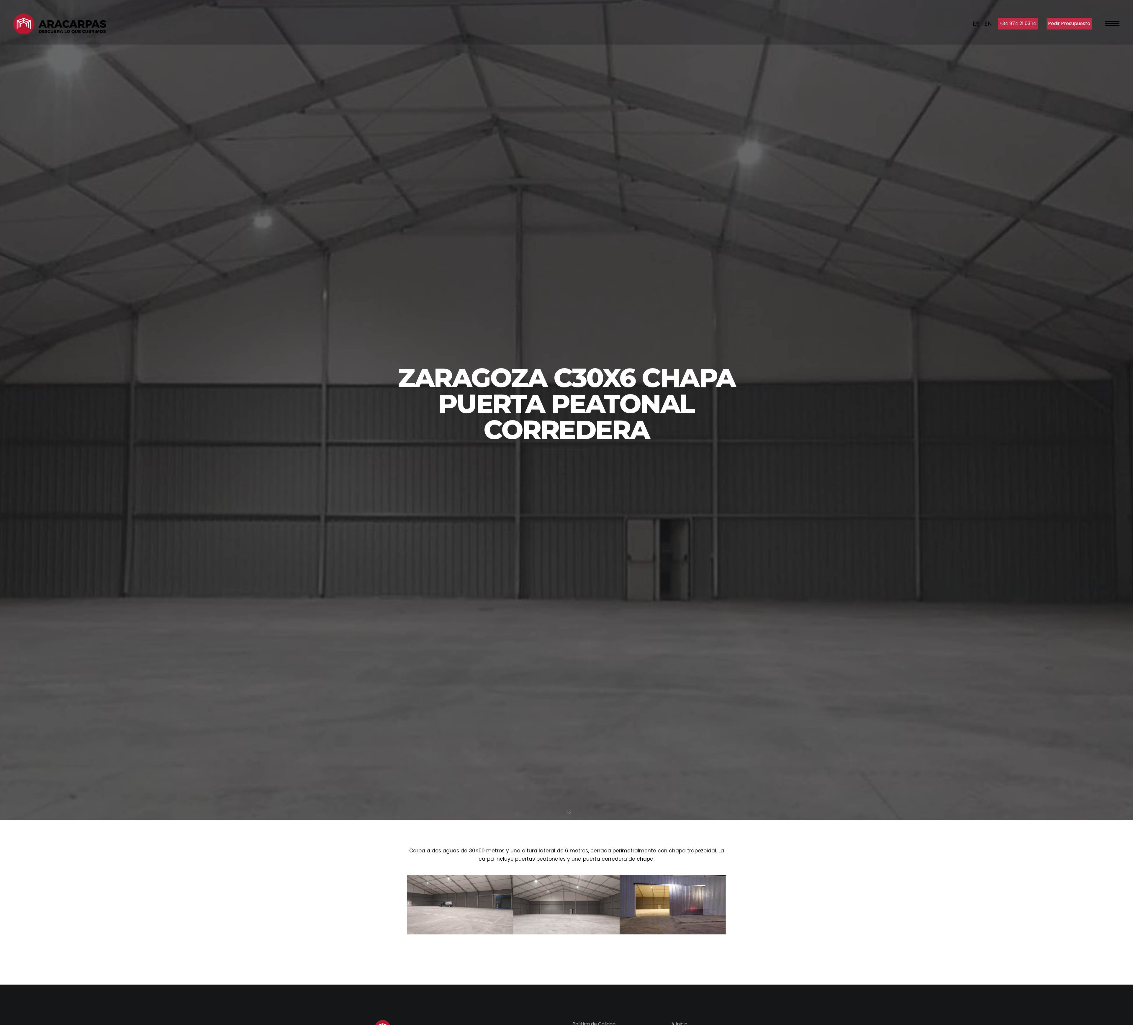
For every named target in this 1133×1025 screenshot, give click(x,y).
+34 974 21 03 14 (1017, 23)
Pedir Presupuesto (1069, 23)
